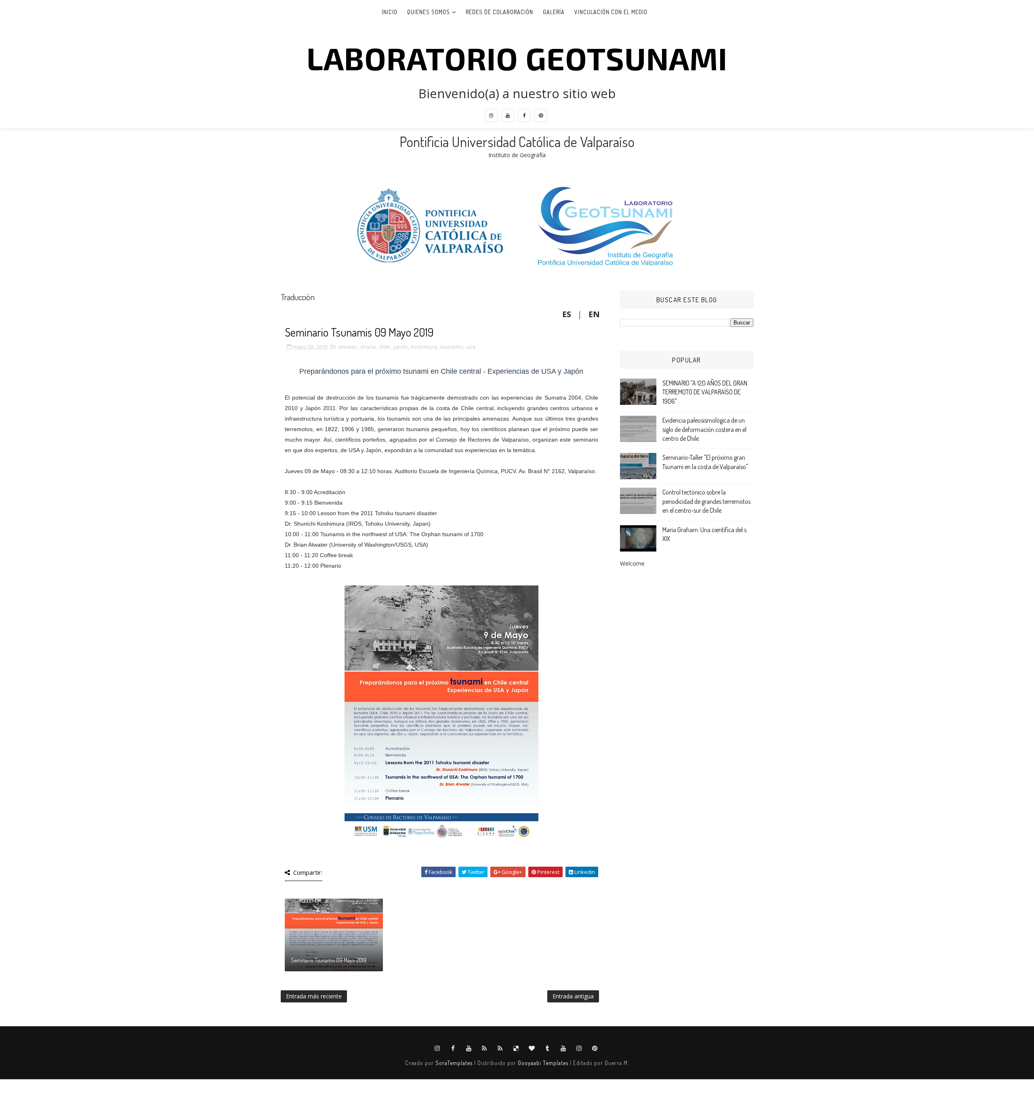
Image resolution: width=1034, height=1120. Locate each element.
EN (594, 314)
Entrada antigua (573, 996)
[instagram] (491, 115)
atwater (347, 346)
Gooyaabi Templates (543, 1062)
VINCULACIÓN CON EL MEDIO (610, 11)
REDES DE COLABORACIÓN (499, 11)
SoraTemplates (454, 1062)
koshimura (424, 346)
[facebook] (524, 115)
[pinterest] (540, 115)
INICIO (389, 11)
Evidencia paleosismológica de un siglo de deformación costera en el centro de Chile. (704, 429)
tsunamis (451, 346)
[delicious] (516, 1048)
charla (368, 346)
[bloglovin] (532, 1048)
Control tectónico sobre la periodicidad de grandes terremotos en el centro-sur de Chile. (706, 501)
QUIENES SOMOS (428, 11)
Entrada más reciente (314, 996)
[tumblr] (548, 1048)
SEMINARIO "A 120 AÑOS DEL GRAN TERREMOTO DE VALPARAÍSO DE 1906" (704, 392)
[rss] (485, 1048)
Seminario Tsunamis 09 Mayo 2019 (328, 960)
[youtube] (507, 115)
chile (384, 346)
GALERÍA (554, 11)
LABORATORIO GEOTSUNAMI (517, 57)
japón (400, 346)
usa (470, 346)
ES (566, 314)
